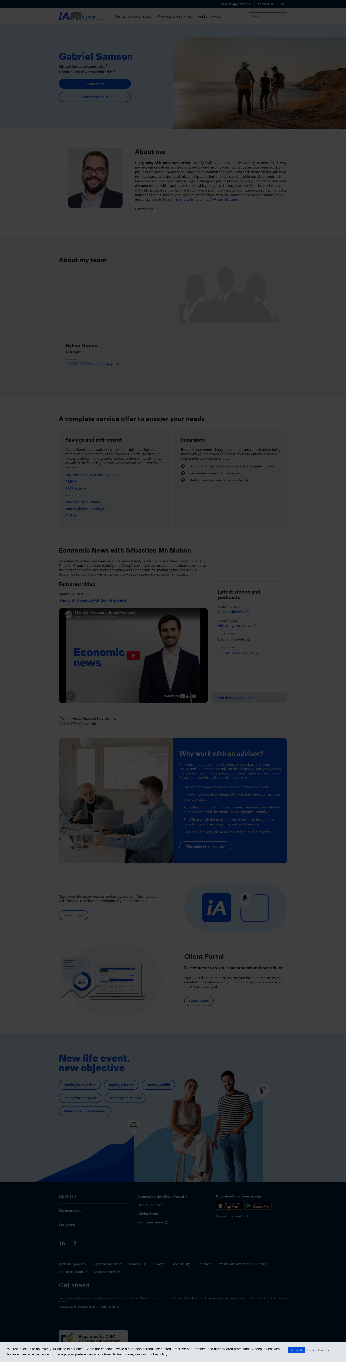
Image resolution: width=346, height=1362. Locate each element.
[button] (322, 1350)
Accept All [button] (296, 1350)
